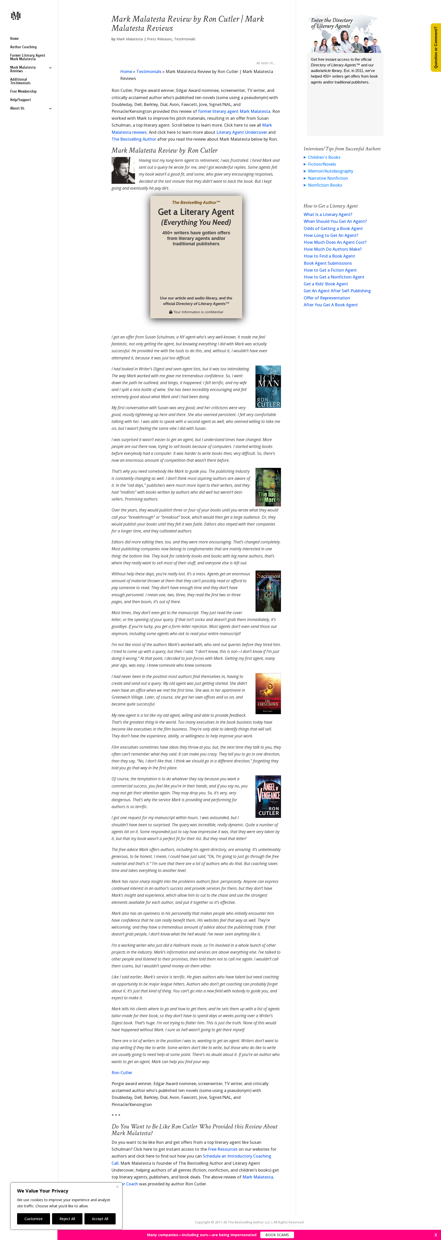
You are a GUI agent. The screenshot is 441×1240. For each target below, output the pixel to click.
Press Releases (159, 39)
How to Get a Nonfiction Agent (334, 277)
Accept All (100, 1218)
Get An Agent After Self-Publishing (337, 291)
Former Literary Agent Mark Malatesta (27, 57)
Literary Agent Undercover (241, 132)
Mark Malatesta (129, 39)
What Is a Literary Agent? (328, 214)
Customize (33, 1218)
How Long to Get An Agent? (331, 235)
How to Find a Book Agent (329, 256)
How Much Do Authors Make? (333, 249)
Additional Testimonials (20, 81)
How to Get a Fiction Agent (330, 270)
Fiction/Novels (322, 164)
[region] (66, 1206)
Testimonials (184, 39)
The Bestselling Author (134, 139)
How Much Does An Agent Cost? (335, 242)
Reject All (67, 1218)
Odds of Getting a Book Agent (333, 228)
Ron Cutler (122, 1072)
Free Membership (23, 92)
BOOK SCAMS (277, 1234)
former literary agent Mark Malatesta (234, 111)
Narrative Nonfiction (328, 178)
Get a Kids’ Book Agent (326, 284)
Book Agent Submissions (328, 263)
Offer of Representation (327, 298)
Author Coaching (23, 47)
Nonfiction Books (325, 185)
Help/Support (20, 100)
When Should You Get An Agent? (335, 221)
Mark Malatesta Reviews (23, 69)
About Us (17, 109)
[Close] (117, 1187)
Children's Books (324, 157)
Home (14, 39)
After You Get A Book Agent (331, 305)
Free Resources (223, 1149)
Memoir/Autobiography (330, 171)
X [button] (436, 1235)
